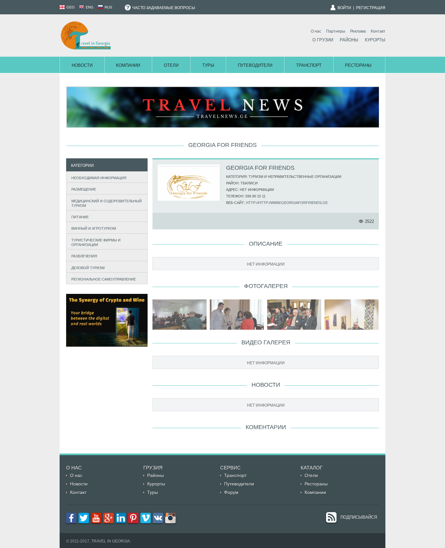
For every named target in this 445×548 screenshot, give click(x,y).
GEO (70, 7)
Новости (82, 65)
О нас (316, 31)
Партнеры (335, 31)
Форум (231, 492)
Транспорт (309, 65)
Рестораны (358, 65)
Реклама (358, 31)
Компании (128, 65)
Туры (208, 65)
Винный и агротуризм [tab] (93, 228)
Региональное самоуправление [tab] (103, 279)
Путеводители (255, 65)
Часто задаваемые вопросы (163, 8)
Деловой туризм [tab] (88, 268)
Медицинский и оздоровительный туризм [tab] (106, 203)
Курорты (375, 39)
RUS (108, 7)
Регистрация (370, 8)
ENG (89, 7)
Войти (344, 8)
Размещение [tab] (83, 189)
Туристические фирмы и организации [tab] (96, 242)
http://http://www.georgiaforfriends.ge (287, 203)
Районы (349, 39)
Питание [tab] (80, 217)
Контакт (378, 31)
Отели (171, 65)
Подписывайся (358, 517)
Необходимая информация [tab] (98, 178)
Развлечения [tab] (84, 256)
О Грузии (322, 39)
